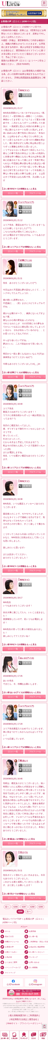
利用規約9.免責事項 (30, 77)
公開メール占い (11, 952)
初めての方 (9, 936)
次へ (29, 911)
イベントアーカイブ (13, 967)
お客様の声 (9, 947)
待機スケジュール (12, 942)
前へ (7, 907)
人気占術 (8, 957)
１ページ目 (36, 60)
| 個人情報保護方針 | (17, 1015)
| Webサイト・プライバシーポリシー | (24, 1023)
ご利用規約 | (34, 1015)
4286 (15, 907)
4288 (32, 907)
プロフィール (35, 193)
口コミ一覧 (13, 193)
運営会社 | (34, 1019)
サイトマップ (10, 973)
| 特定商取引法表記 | (18, 1019)
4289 (40, 907)
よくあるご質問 (11, 962)
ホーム (7, 931)
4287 (24, 907)
